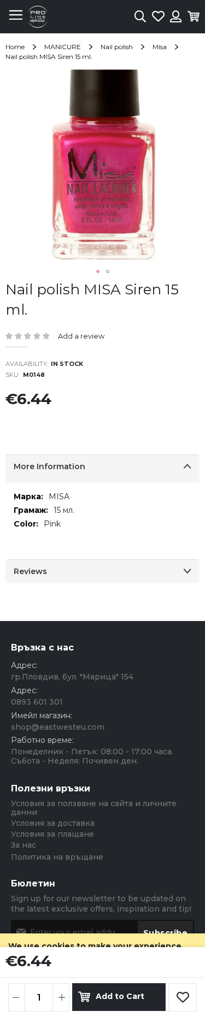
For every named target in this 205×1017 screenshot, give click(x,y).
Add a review (81, 336)
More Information (49, 466)
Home (15, 47)
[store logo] (37, 16)
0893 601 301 (37, 702)
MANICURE (62, 47)
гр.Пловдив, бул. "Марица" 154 (72, 677)
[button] (98, 271)
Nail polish (117, 47)
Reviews (30, 571)
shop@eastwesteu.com (57, 727)
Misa (160, 47)
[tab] (102, 468)
